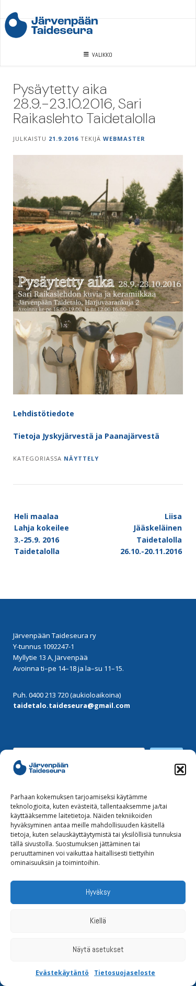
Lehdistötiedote (43, 413)
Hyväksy (98, 892)
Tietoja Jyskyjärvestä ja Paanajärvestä (86, 436)
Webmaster (124, 138)
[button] (180, 769)
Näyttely (81, 458)
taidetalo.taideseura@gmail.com (71, 705)
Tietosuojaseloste (124, 972)
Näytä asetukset (98, 949)
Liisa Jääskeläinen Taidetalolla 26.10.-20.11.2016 (151, 533)
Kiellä (98, 920)
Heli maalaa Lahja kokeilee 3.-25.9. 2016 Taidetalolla (41, 533)
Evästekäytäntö (62, 972)
